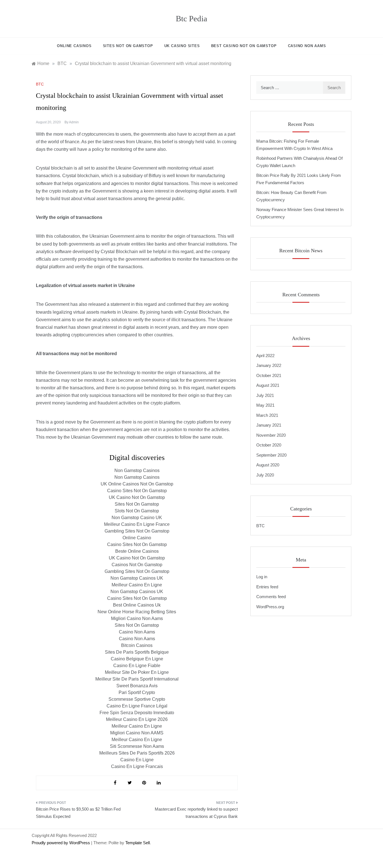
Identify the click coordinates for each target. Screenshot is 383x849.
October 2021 (268, 375)
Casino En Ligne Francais (137, 766)
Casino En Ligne (137, 759)
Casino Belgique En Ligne (137, 658)
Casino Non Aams (137, 632)
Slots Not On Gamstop (137, 510)
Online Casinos (74, 46)
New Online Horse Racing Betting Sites (137, 611)
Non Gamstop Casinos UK (136, 578)
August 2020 (267, 464)
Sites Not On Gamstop (128, 46)
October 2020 (268, 445)
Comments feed (271, 596)
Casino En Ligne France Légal (137, 706)
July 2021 (265, 395)
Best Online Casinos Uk (137, 605)
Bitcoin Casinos (137, 645)
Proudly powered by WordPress (61, 842)
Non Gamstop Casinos (137, 470)
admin (74, 122)
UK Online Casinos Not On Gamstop (137, 484)
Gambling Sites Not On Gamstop (137, 531)
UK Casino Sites (182, 46)
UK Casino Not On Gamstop (137, 497)
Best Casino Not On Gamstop (244, 46)
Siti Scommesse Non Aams (137, 746)
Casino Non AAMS (307, 46)
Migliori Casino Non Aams (137, 618)
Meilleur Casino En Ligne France (137, 524)
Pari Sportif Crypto (137, 692)
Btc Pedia (191, 18)
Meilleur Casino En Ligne (137, 584)
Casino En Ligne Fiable (136, 665)
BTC (40, 84)
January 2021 (268, 425)
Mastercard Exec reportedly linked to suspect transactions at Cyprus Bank (196, 813)
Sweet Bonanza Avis (137, 685)
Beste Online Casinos (137, 551)
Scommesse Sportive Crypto (137, 699)
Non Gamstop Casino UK (137, 517)
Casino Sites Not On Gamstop (137, 490)
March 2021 (267, 415)
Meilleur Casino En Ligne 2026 (137, 719)
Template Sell (137, 842)
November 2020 (271, 435)
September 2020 (271, 455)
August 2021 (267, 385)
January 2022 (268, 365)
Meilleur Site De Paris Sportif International (137, 679)
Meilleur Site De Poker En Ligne (137, 672)
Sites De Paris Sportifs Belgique (137, 652)
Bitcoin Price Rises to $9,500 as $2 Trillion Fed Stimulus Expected (78, 813)
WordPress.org (270, 606)
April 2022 (265, 355)
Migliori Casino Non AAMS (136, 732)
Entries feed (267, 586)
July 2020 (265, 475)
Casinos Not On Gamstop (137, 564)
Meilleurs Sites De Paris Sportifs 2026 (137, 753)
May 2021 (265, 405)
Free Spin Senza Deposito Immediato (137, 712)
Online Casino (137, 537)
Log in (261, 576)
